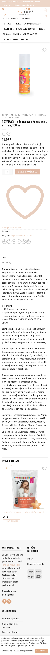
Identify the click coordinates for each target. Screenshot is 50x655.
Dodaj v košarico (27, 171)
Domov (5, 115)
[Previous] (4, 105)
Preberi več (7, 651)
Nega (41, 29)
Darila (6, 39)
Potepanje (8, 24)
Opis (4, 257)
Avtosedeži (27, 19)
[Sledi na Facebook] (4, 601)
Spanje (16, 34)
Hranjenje (7, 29)
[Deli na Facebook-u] (9, 241)
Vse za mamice (30, 34)
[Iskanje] (3, 9)
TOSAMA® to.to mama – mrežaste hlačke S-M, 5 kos (24, 512)
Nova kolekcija (20, 39)
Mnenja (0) (6, 263)
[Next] (12, 105)
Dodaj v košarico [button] (11, 521)
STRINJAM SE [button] (41, 651)
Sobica (6, 34)
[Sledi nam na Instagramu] (9, 601)
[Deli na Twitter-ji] (14, 241)
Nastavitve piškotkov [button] (23, 651)
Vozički (15, 19)
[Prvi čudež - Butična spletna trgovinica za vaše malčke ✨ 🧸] (25, 11)
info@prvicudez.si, (11, 565)
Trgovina (15, 115)
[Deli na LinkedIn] (28, 241)
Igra (18, 24)
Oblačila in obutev (25, 29)
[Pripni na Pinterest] (23, 241)
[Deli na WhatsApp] (4, 241)
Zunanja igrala (31, 24)
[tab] (25, 257)
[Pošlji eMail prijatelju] (19, 241)
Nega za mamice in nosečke (21, 236)
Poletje (5, 19)
